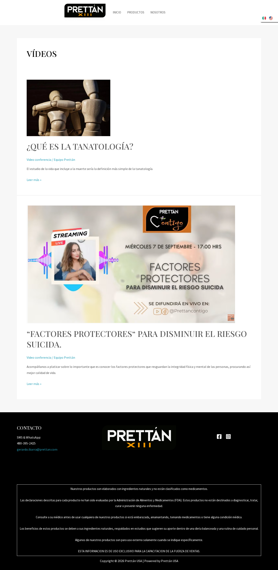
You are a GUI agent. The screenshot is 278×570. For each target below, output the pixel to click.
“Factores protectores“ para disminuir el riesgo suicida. (137, 338)
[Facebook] (219, 436)
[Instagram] (228, 436)
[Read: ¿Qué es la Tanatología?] (68, 107)
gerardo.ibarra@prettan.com (37, 449)
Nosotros (157, 12)
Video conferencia (39, 160)
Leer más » (34, 180)
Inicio (117, 12)
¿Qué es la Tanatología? (80, 146)
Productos (135, 12)
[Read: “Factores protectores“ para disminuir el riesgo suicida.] (131, 264)
